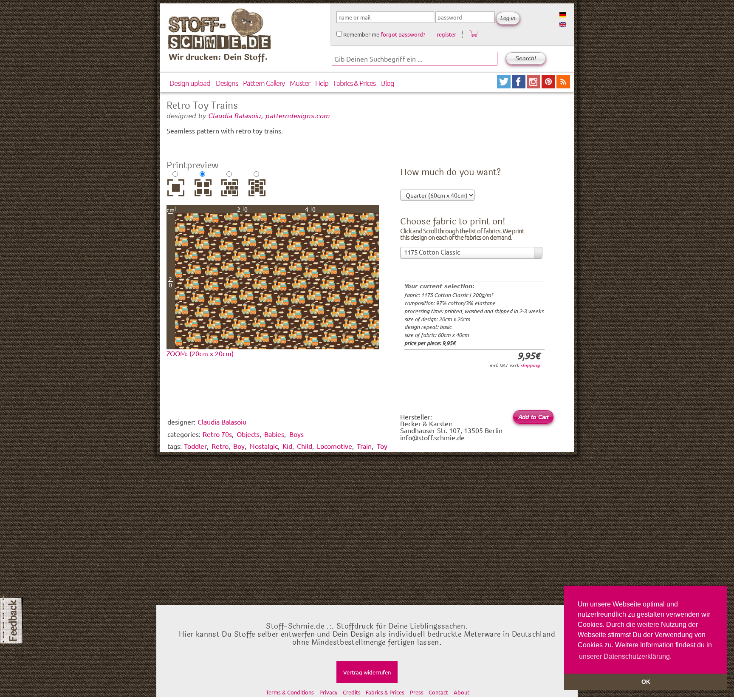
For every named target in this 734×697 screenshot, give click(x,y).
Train (364, 446)
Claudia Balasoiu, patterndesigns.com (269, 115)
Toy (382, 446)
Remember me (360, 34)
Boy (239, 446)
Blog (387, 83)
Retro (220, 446)
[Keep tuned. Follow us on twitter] (504, 85)
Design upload (189, 83)
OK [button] (645, 681)
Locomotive (334, 446)
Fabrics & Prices (354, 83)
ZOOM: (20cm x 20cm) (200, 353)
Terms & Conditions (290, 692)
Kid (287, 446)
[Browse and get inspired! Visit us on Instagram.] (534, 85)
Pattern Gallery (264, 83)
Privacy (328, 692)
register (446, 34)
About (461, 692)
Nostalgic (264, 446)
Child (304, 446)
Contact (438, 692)
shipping (530, 365)
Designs (227, 83)
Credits (352, 692)
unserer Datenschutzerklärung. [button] (625, 656)
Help (321, 83)
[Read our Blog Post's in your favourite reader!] (563, 85)
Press (416, 692)
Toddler (195, 446)
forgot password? (403, 34)
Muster (300, 83)
